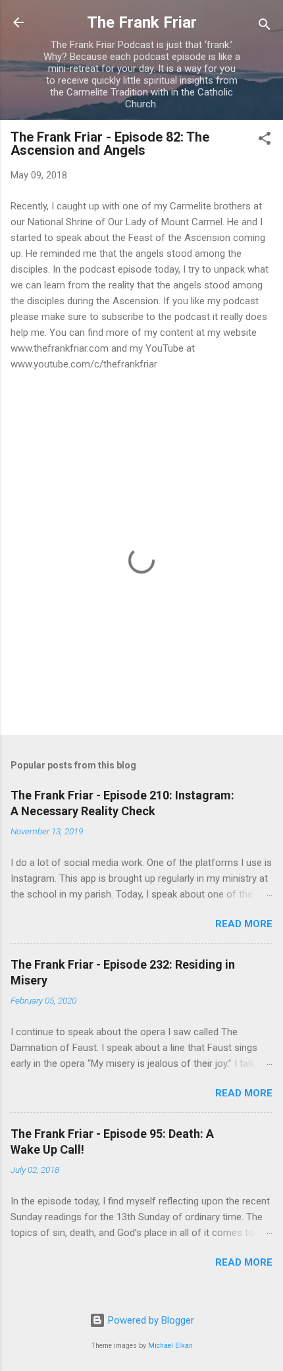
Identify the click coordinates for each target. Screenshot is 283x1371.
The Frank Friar (142, 22)
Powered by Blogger (149, 1320)
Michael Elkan (170, 1345)
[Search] (264, 27)
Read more (243, 924)
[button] (264, 140)
